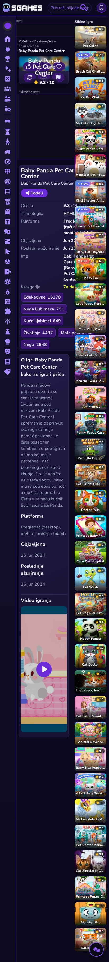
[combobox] (70, 8)
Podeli (36, 193)
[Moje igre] (101, 8)
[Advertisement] (44, 30)
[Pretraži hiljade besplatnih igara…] (84, 8)
